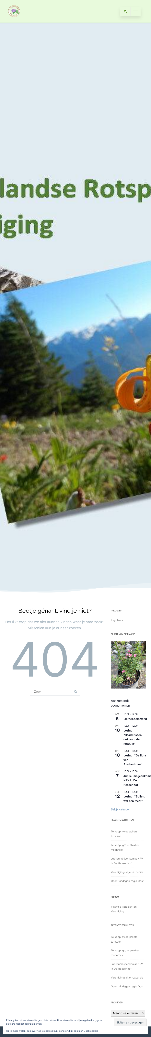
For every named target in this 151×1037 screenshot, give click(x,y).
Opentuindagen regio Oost (127, 880)
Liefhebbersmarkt (135, 719)
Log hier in (119, 620)
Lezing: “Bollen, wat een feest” (134, 798)
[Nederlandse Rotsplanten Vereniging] (14, 21)
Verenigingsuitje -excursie (127, 872)
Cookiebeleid (91, 1030)
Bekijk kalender (120, 809)
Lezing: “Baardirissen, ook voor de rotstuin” (133, 737)
